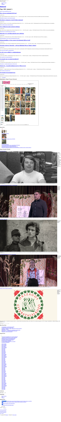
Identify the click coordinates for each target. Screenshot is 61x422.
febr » (3, 413)
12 (1, 410)
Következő (4, 77)
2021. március (4, 380)
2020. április (3, 389)
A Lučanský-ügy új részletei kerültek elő (9, 59)
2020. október (4, 384)
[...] (4, 183)
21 (3, 411)
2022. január (3, 372)
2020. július (3, 386)
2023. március (4, 361)
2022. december (4, 363)
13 (2, 410)
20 (2, 411)
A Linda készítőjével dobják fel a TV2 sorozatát (8, 341)
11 (0, 410)
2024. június (3, 349)
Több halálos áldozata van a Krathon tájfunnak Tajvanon (10, 146)
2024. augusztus (4, 347)
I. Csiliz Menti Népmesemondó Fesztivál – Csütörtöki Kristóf (8, 185)
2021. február (4, 381)
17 (5, 410)
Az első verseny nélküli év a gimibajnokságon (10, 52)
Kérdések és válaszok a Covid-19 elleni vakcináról (11, 20)
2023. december (4, 354)
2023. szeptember (4, 356)
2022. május (3, 369)
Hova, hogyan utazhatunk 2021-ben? (8, 13)
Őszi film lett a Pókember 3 (5, 342)
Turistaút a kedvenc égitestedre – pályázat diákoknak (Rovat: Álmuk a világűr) (18, 45)
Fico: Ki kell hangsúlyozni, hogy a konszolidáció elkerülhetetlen (11, 145)
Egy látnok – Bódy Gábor (3, 219)
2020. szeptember (4, 385)
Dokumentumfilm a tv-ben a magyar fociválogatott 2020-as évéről (15, 40)
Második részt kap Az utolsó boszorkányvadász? (8, 338)
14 (3, 410)
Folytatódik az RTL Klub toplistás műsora (8, 405)
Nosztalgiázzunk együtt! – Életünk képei (7, 327)
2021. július (3, 377)
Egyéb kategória (4, 2)
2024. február (4, 352)
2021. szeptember (4, 375)
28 (3, 412)
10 (5, 409)
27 (2, 412)
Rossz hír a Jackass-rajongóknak (6, 340)
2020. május (3, 388)
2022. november (4, 364)
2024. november (4, 345)
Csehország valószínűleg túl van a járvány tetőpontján (9, 337)
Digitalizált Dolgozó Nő (5, 144)
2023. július (3, 358)
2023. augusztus (4, 357)
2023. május (3, 359)
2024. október (4, 346)
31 (5, 412)
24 (5, 411)
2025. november (4, 344)
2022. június (3, 368)
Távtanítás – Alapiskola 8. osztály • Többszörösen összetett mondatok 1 (12, 328)
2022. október (4, 365)
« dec (1, 413)
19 (1, 411)
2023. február (4, 362)
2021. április (3, 379)
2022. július (3, 367)
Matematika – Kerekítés (5, 329)
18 (0, 411)
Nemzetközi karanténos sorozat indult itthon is (8, 339)
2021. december (4, 373)
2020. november (4, 383)
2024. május (3, 350)
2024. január (3, 353)
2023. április (3, 360)
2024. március (4, 351)
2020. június (3, 387)
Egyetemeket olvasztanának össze (7, 72)
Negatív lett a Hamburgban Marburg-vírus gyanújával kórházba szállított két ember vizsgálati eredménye (16, 147)
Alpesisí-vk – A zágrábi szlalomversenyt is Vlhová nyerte (13, 65)
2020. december (4, 382)
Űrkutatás (3, 4)
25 (0, 412)
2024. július (3, 348)
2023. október (4, 355)
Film (2, 3)
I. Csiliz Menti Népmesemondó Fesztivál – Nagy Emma (8, 254)
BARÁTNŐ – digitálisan (5, 133)
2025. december (4, 343)
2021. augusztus (4, 376)
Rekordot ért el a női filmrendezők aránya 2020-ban (12, 33)
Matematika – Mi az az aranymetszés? (7, 331)
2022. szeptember (4, 366)
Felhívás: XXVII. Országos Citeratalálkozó (6, 288)
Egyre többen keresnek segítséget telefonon (10, 26)
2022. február (4, 371)
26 (1, 412)
